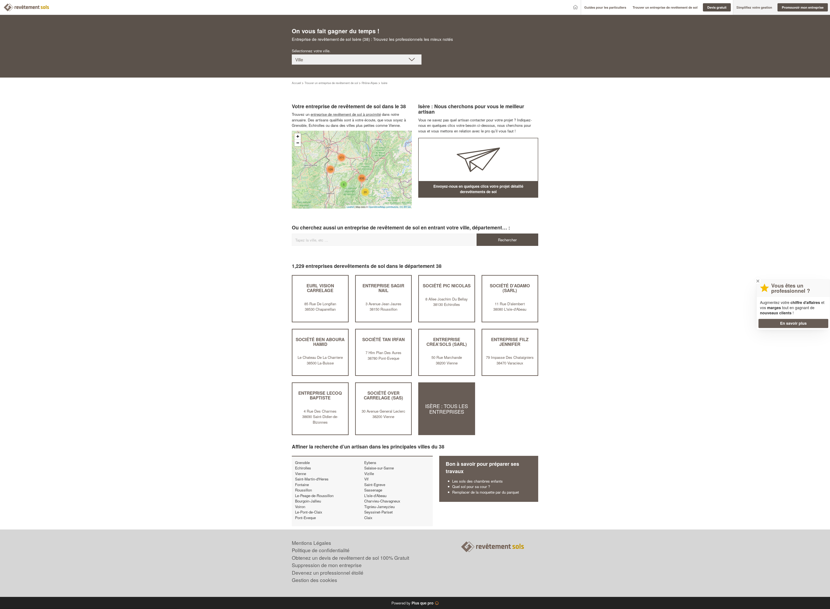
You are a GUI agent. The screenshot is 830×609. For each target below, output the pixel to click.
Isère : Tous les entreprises (446, 408)
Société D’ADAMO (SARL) (510, 287)
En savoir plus (793, 323)
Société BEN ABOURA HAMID (320, 341)
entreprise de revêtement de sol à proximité (346, 114)
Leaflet (350, 206)
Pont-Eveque (305, 517)
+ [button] (297, 136)
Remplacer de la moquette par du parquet (485, 492)
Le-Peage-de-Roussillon (314, 495)
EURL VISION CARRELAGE (320, 287)
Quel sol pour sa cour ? (471, 486)
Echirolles (303, 468)
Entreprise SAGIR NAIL (383, 287)
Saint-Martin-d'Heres (312, 479)
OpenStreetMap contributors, (384, 206)
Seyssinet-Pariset (378, 512)
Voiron (300, 506)
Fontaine (302, 484)
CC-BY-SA (405, 206)
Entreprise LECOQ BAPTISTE (320, 395)
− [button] (297, 143)
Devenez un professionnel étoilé (327, 572)
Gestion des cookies (314, 580)
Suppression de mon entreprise (327, 565)
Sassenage (373, 490)
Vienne (300, 473)
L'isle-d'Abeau (375, 495)
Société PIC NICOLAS (447, 285)
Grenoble (302, 462)
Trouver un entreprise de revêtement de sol (331, 83)
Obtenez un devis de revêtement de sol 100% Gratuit (350, 557)
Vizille (369, 473)
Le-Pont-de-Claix (308, 512)
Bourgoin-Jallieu (308, 501)
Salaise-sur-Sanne (379, 468)
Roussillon (303, 490)
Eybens (370, 462)
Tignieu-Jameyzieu (379, 506)
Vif (366, 479)
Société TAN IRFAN (383, 339)
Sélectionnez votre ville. (311, 50)
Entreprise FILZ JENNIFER (509, 341)
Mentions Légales (311, 542)
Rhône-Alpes (370, 83)
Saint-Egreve (374, 484)
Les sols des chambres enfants (477, 481)
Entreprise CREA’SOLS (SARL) (446, 341)
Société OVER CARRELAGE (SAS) (383, 395)
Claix (368, 517)
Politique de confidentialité (321, 550)
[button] (605, 7)
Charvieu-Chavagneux (382, 501)
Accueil (296, 83)
